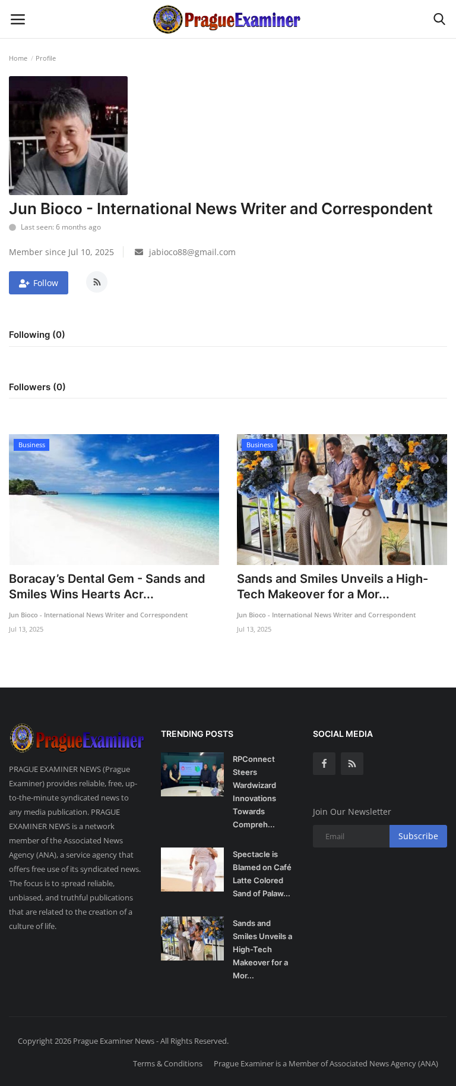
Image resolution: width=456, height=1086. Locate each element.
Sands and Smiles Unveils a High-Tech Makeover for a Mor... (332, 586)
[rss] (352, 763)
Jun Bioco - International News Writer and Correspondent (98, 614)
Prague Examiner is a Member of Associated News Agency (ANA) (326, 1063)
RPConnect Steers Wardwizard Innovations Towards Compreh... (254, 791)
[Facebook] (324, 763)
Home (18, 58)
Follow (45, 282)
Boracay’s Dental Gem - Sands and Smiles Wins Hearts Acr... (107, 586)
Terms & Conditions (167, 1063)
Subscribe (418, 836)
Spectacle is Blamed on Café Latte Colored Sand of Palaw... (262, 873)
